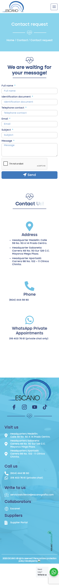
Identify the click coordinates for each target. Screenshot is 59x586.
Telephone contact (13, 108)
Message (7, 141)
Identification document (16, 97)
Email (5, 119)
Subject (6, 130)
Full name (8, 86)
